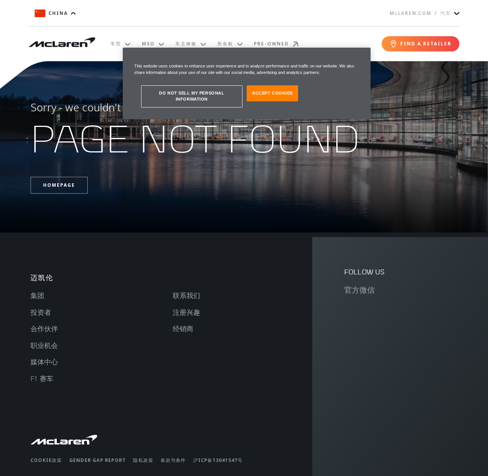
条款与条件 (173, 460)
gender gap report (97, 460)
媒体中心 (44, 361)
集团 (37, 295)
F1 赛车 (41, 378)
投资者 (40, 312)
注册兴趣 (186, 312)
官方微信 (359, 290)
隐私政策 (143, 460)
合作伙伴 (44, 328)
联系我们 (186, 295)
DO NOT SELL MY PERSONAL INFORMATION (191, 96)
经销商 (183, 328)
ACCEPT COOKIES (272, 93)
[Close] (360, 56)
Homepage (59, 185)
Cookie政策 (46, 460)
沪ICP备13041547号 (218, 460)
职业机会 (44, 345)
